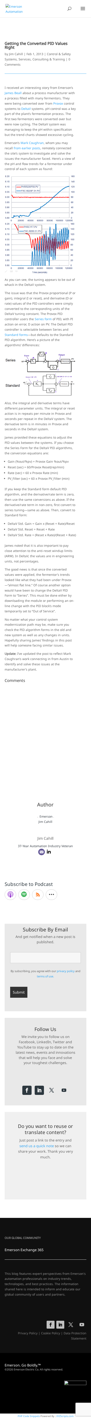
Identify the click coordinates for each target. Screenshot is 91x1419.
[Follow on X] (51, 1090)
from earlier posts (27, 148)
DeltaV (26, 109)
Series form (43, 319)
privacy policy (66, 971)
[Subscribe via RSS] (38, 894)
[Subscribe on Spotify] (24, 894)
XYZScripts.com (65, 1416)
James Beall (13, 93)
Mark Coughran (32, 143)
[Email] (41, 852)
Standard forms (16, 335)
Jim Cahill (16, 54)
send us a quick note (36, 1145)
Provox (58, 103)
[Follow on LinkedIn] (39, 1090)
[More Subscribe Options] (51, 894)
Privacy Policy (28, 1333)
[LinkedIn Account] (49, 852)
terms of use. (45, 976)
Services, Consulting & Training (42, 59)
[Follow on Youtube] (64, 1090)
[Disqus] (46, 739)
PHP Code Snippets (29, 1416)
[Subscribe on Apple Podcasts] (10, 894)
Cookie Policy (50, 1333)
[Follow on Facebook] (27, 1090)
